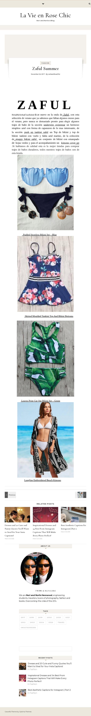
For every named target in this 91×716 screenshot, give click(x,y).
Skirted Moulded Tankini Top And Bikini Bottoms (48, 316)
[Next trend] (10, 495)
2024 (41, 622)
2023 (32, 622)
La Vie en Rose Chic (45, 15)
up (77, 142)
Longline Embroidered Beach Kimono (42, 480)
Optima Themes (25, 712)
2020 (49, 617)
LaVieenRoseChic (54, 74)
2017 (23, 617)
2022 (23, 622)
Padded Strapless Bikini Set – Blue (39, 234)
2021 (68, 617)
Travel (61, 622)
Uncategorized (28, 627)
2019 (40, 617)
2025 (51, 622)
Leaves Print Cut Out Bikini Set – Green (40, 400)
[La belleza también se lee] (81, 495)
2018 (32, 617)
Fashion (45, 63)
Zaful (66, 114)
